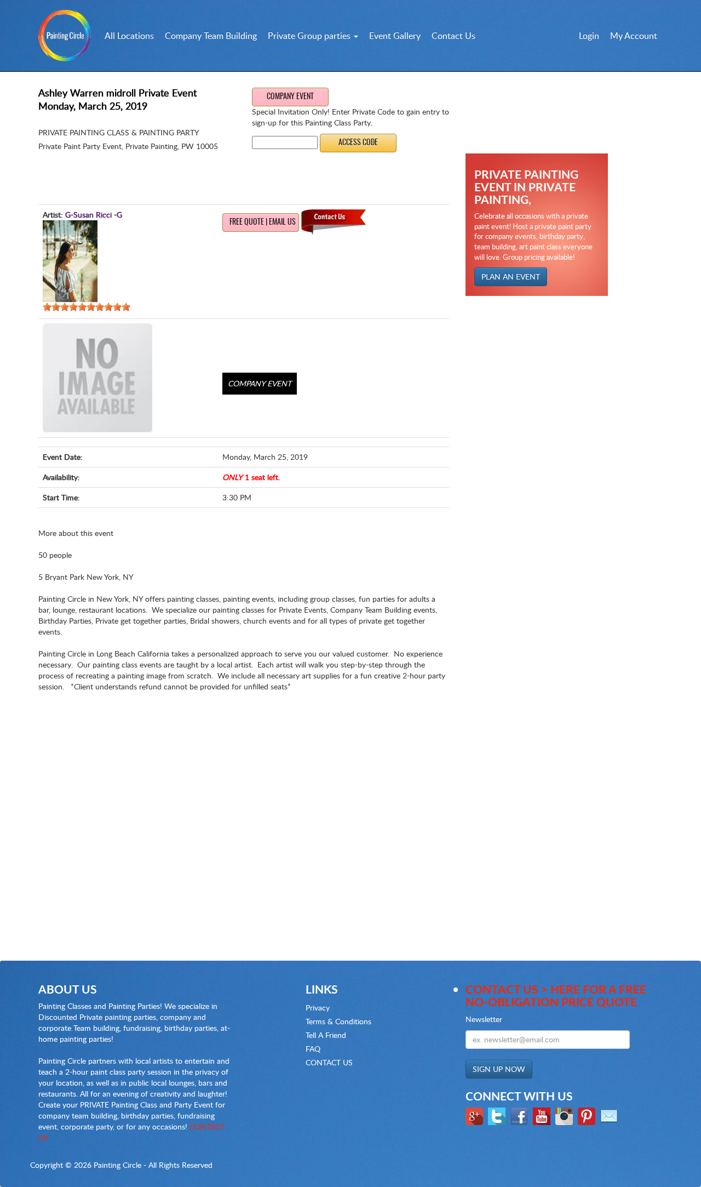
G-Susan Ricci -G (93, 214)
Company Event (290, 97)
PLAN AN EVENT (510, 276)
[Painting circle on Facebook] (520, 1115)
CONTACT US (329, 1062)
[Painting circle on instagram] (565, 1115)
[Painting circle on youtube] (543, 1115)
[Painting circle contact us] (610, 1115)
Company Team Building (211, 36)
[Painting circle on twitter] (498, 1115)
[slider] (86, 307)
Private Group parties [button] (310, 36)
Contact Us (453, 36)
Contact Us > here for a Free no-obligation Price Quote (556, 995)
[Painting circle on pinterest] (588, 1115)
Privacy (318, 1007)
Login (589, 36)
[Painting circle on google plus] (476, 1115)
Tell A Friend (326, 1035)
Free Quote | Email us (262, 222)
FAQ (313, 1048)
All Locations (129, 36)
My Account (633, 36)
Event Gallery (395, 36)
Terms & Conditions (338, 1021)
